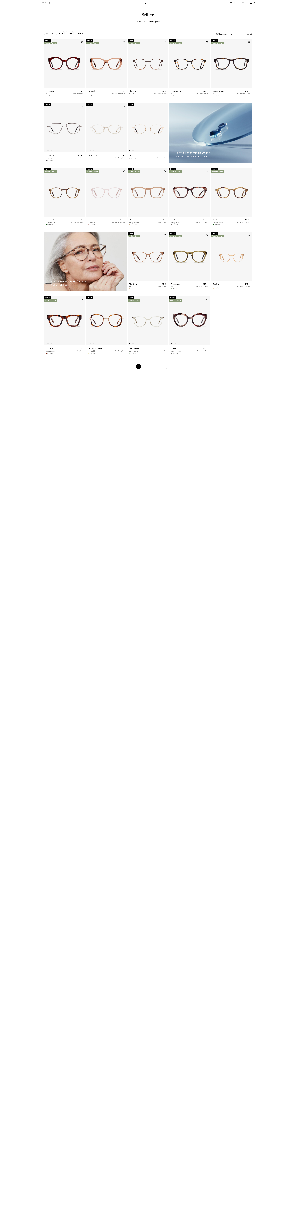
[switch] (119, 1221)
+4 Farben (217, 96)
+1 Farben (50, 96)
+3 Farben (92, 96)
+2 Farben (134, 224)
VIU (148, 3)
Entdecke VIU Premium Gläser (192, 156)
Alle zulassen (224, 1203)
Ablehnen (224, 1216)
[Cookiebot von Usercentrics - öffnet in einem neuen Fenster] (68, 1221)
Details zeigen (175, 1221)
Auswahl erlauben (224, 1210)
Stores (244, 3)
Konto (232, 3)
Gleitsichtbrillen (59, 285)
